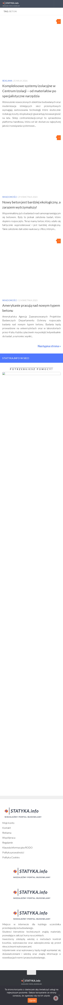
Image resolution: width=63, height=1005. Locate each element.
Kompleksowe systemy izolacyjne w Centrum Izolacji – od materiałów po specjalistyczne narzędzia (29, 91)
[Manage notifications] (55, 998)
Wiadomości (9, 197)
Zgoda (32, 1000)
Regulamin (7, 842)
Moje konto (8, 822)
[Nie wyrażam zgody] (59, 995)
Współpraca (8, 837)
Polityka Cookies (11, 857)
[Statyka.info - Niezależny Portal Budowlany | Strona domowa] (14, 3)
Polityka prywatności (13, 852)
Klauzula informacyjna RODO (17, 847)
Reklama (7, 80)
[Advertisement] (21, 630)
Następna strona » (49, 346)
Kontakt (6, 827)
